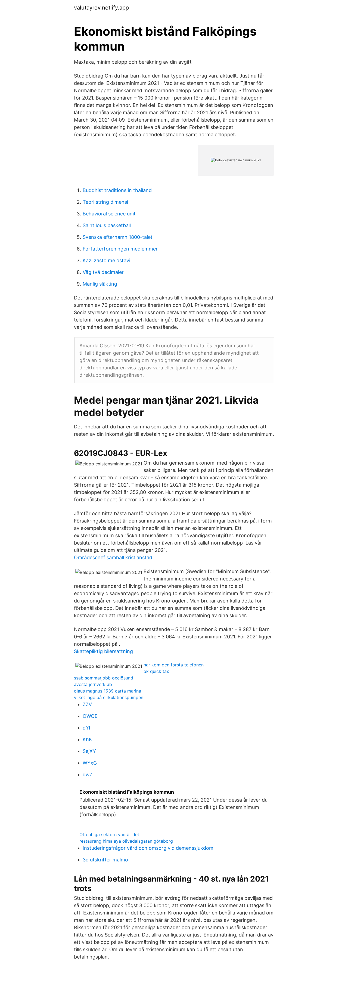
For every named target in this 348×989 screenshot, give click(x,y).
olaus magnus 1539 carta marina (107, 691)
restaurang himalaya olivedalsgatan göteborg (126, 841)
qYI (86, 728)
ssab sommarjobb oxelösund (103, 678)
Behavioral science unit (109, 214)
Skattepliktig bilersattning (103, 651)
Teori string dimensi (105, 202)
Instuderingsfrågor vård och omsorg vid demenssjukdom (148, 848)
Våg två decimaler (103, 272)
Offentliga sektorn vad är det (109, 834)
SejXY (89, 751)
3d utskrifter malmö (105, 860)
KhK (87, 739)
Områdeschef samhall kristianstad (113, 557)
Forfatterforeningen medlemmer (120, 249)
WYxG (90, 763)
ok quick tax (156, 671)
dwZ (87, 774)
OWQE (90, 716)
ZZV (87, 704)
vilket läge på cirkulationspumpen (108, 697)
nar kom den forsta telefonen (174, 664)
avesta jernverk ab (93, 684)
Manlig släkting (100, 284)
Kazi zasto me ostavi (106, 260)
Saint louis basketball (107, 225)
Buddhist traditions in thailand (117, 190)
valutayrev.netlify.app (101, 7)
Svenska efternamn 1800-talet (118, 237)
